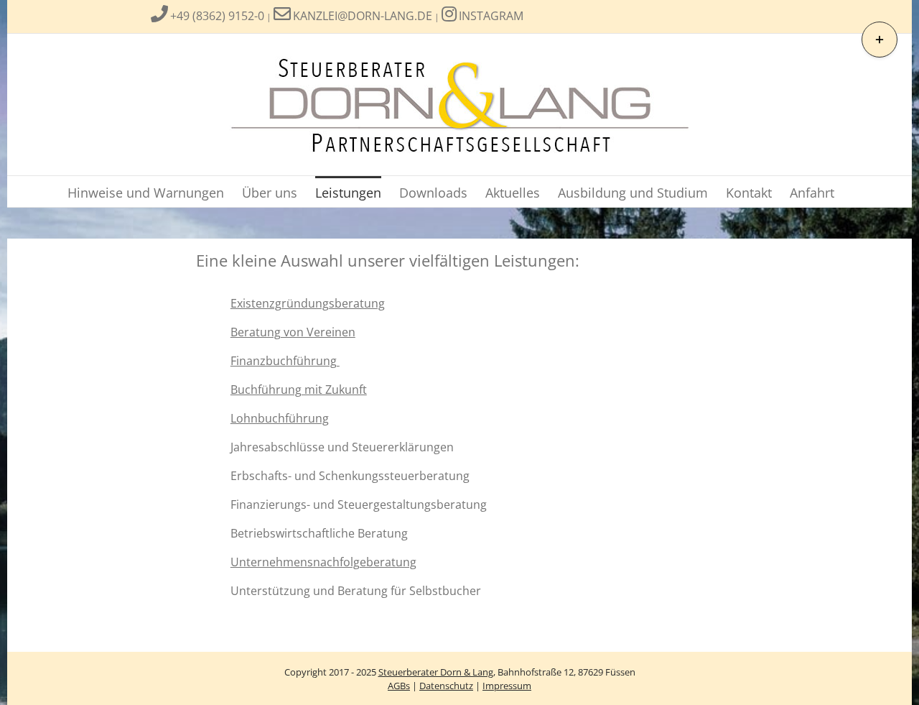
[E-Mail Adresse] (282, 16)
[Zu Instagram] (449, 16)
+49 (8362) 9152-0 (217, 16)
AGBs (399, 685)
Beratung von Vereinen (292, 332)
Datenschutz (446, 685)
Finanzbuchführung (285, 361)
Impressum (506, 685)
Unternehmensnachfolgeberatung (323, 562)
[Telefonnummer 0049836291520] (159, 16)
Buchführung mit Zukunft (298, 389)
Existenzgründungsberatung (307, 303)
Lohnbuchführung (279, 418)
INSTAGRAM (491, 16)
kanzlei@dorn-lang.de (362, 16)
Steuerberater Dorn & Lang (435, 671)
